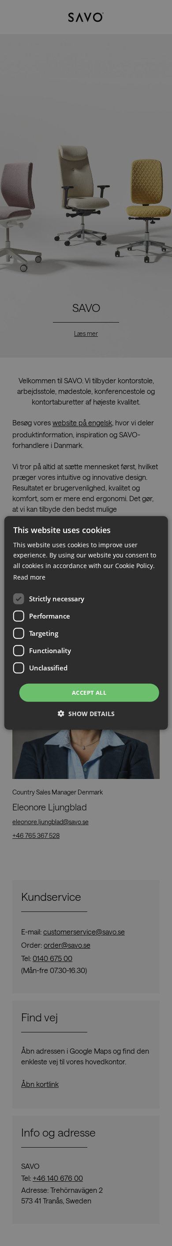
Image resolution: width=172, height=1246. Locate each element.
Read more (29, 577)
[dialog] (86, 623)
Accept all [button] (89, 693)
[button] (86, 714)
